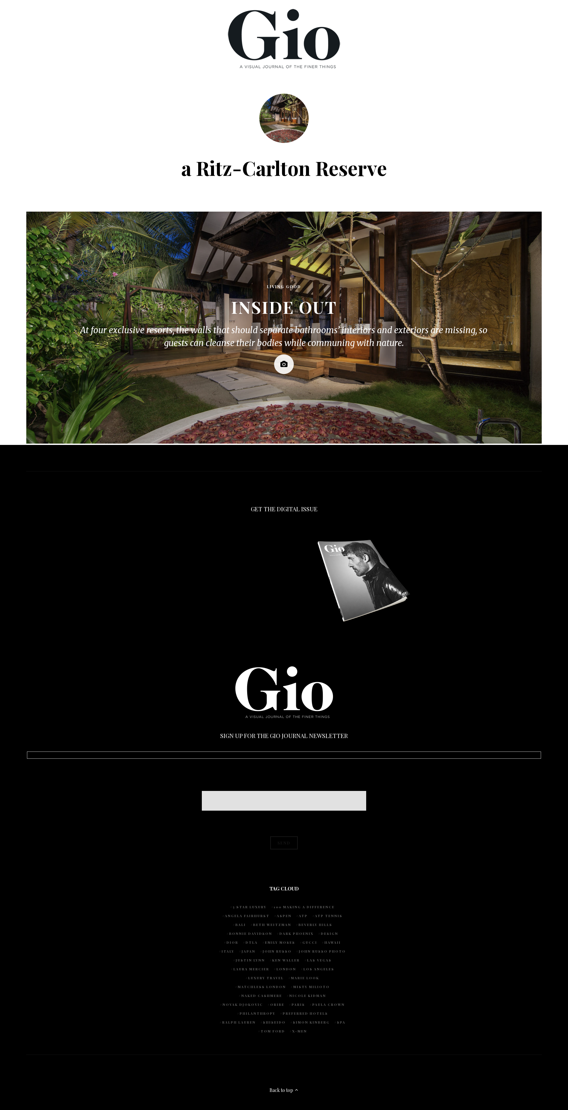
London (286, 969)
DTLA (252, 942)
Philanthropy (257, 1013)
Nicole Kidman (307, 995)
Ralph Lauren (239, 1022)
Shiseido (274, 1022)
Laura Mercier (251, 969)
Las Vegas (319, 960)
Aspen (284, 915)
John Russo (277, 951)
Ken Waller (286, 960)
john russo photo (322, 951)
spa (341, 1022)
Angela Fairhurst (247, 915)
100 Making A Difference (304, 907)
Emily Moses (280, 942)
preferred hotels (305, 1013)
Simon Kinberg (311, 1022)
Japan (248, 951)
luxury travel (266, 978)
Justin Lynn (250, 960)
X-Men (299, 1031)
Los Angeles (318, 969)
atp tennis (329, 915)
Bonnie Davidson (250, 933)
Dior (232, 942)
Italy (228, 951)
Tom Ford (273, 1031)
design (329, 933)
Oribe (277, 1004)
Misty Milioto (311, 986)
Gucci (309, 942)
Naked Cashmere (261, 995)
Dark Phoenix (296, 933)
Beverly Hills (315, 924)
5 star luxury (250, 907)
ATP (303, 915)
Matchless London (262, 986)
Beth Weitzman (272, 924)
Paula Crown (328, 1004)
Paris (298, 1004)
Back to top (282, 1090)
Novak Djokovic (243, 1004)
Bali (240, 924)
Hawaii (332, 942)
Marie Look (305, 978)
